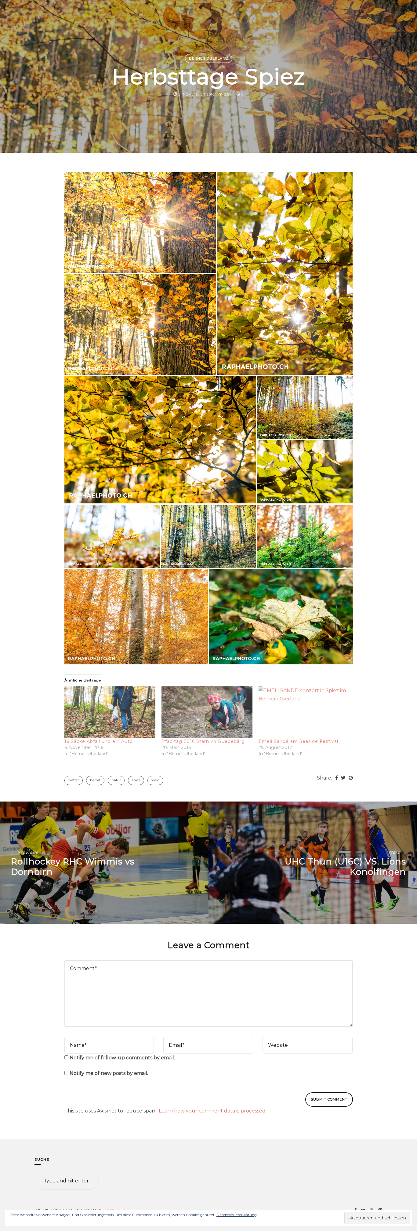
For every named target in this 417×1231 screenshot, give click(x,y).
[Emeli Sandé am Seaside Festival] (304, 712)
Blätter (73, 780)
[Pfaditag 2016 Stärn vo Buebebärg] (206, 712)
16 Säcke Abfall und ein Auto (98, 741)
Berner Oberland (208, 58)
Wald (155, 780)
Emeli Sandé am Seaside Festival (298, 741)
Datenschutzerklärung (236, 1214)
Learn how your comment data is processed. (213, 1111)
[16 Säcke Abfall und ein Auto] (109, 712)
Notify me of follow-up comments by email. (122, 1058)
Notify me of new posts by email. (109, 1073)
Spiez (136, 780)
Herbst (95, 780)
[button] (140, 222)
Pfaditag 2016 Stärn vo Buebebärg (203, 741)
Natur (116, 780)
